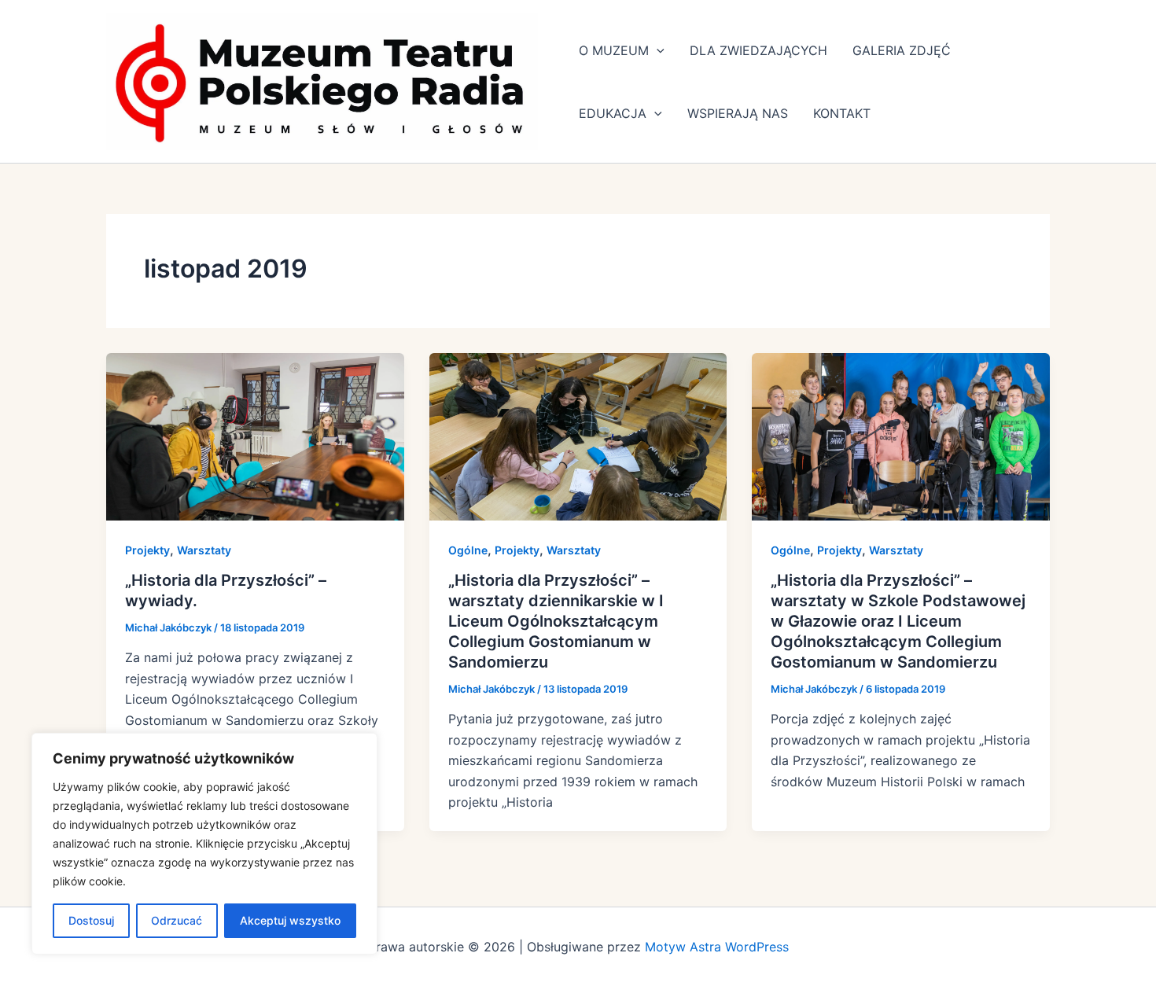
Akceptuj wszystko (290, 920)
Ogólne (468, 550)
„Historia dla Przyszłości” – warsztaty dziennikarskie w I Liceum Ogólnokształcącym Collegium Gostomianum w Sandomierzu (556, 621)
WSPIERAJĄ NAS (737, 113)
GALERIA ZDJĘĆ (901, 50)
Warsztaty (204, 550)
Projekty (147, 550)
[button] (657, 50)
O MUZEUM (614, 50)
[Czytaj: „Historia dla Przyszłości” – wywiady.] (255, 435)
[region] (204, 844)
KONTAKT (842, 113)
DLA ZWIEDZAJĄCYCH (758, 50)
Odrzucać (176, 920)
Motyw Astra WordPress (717, 947)
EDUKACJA (612, 113)
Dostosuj (91, 920)
